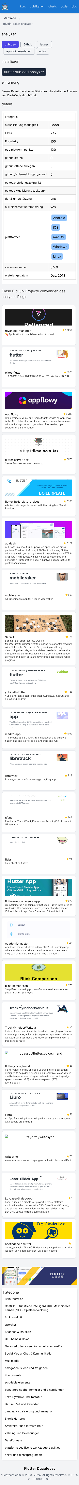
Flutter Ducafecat (39, 1468)
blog (74, 6)
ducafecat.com (11, 1475)
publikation (37, 6)
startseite (9, 18)
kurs (23, 6)
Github (27, 44)
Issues (44, 44)
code (64, 6)
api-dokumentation (18, 51)
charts (52, 6)
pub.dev (10, 44)
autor (42, 51)
